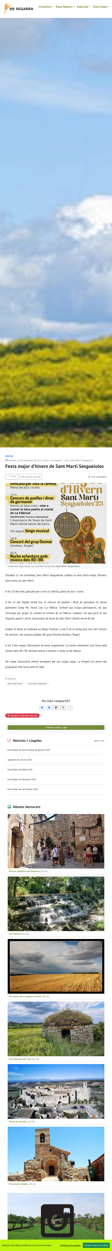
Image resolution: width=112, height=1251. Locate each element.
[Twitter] (63, 707)
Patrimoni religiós (22, 1183)
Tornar (13, 476)
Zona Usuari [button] (100, 6)
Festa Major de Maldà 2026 (20, 769)
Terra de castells (22, 1121)
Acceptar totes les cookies (96, 1245)
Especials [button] (82, 6)
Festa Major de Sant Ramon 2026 (23, 789)
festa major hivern (15, 683)
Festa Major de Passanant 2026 (22, 779)
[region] (56, 1245)
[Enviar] (70, 707)
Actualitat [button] (45, 6)
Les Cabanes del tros (24, 1058)
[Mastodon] (56, 707)
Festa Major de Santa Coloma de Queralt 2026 (29, 750)
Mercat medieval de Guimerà (28, 871)
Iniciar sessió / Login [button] (57, 727)
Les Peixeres (19, 933)
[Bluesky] (49, 707)
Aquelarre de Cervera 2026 (20, 759)
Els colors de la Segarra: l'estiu (29, 996)
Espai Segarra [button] (64, 6)
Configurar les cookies (70, 1245)
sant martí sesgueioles (37, 683)
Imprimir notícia (32, 476)
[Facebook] (42, 707)
